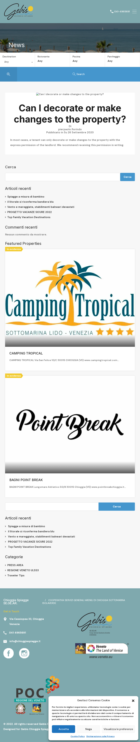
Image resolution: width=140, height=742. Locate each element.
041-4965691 (122, 11)
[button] (133, 700)
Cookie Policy (78, 736)
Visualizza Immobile (70, 327)
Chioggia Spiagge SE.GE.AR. (16, 602)
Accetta (64, 729)
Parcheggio (114, 56)
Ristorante (44, 56)
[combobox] (17, 63)
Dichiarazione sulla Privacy (100, 736)
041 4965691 (17, 632)
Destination (9, 56)
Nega (88, 729)
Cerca (10, 167)
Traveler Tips (15, 575)
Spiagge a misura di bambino (25, 196)
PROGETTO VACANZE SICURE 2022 (29, 212)
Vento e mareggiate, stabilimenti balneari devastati (40, 207)
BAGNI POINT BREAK (26, 480)
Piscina (76, 56)
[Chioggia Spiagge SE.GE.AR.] (18, 19)
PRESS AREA (15, 565)
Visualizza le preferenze (118, 729)
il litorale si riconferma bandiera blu (30, 202)
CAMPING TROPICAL (26, 353)
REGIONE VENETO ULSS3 (23, 570)
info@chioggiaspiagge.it (24, 641)
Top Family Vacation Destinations (28, 217)
